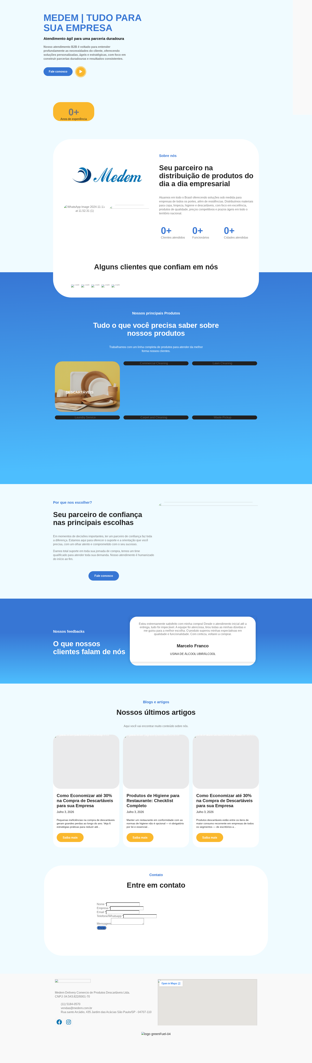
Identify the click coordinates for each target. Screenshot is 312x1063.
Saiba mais (70, 837)
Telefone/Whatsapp (110, 916)
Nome (101, 904)
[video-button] (80, 71)
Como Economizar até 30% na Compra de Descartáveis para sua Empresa (85, 800)
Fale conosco (58, 71)
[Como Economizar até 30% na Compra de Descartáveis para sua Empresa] (86, 762)
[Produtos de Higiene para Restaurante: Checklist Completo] (156, 762)
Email (101, 912)
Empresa (103, 908)
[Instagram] (68, 1022)
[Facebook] (59, 1022)
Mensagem (104, 923)
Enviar (101, 927)
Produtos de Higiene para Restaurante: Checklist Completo (153, 800)
